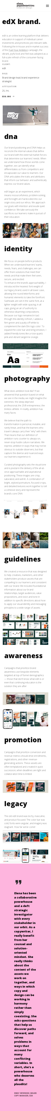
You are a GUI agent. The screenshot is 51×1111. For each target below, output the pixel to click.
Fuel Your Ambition (18, 50)
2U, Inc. (6, 90)
